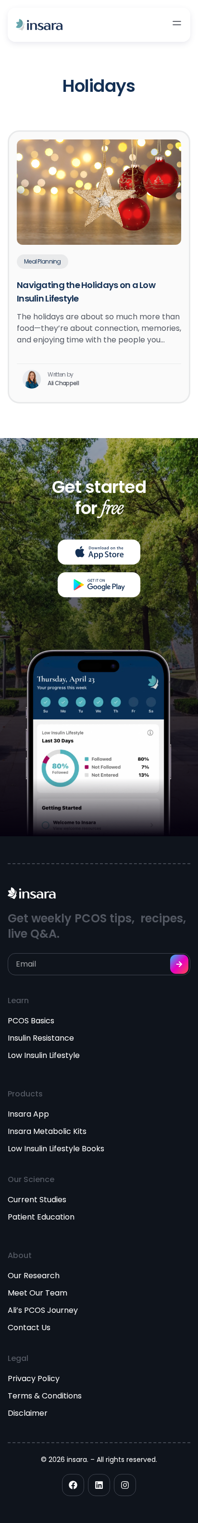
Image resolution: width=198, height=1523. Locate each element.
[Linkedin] (99, 1485)
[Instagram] (125, 1485)
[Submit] (179, 964)
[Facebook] (73, 1485)
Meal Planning (42, 261)
